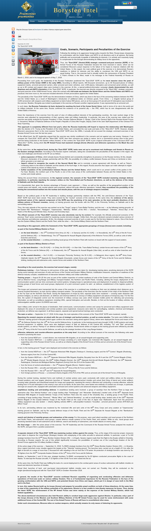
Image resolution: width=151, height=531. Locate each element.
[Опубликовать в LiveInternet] (13, 43)
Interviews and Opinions (87, 21)
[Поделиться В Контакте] (13, 50)
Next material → (84, 42)
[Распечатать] (13, 64)
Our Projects (68, 21)
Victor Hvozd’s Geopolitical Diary (30, 39)
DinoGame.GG (39, 29)
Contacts (79, 17)
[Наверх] (13, 60)
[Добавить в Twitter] (13, 46)
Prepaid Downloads (108, 21)
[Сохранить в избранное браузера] (13, 53)
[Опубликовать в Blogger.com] (13, 29)
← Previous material (69, 42)
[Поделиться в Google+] (13, 36)
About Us (72, 17)
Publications (54, 21)
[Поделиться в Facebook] (13, 32)
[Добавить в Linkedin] (13, 39)
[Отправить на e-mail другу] (13, 57)
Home (32, 21)
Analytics (41, 21)
